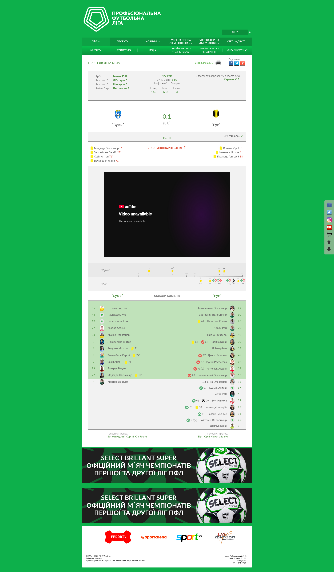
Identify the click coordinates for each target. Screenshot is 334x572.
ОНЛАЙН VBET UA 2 (237, 50)
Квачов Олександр (119, 335)
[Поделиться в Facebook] (230, 63)
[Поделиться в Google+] (242, 63)
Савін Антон (115, 362)
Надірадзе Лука (117, 315)
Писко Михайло (217, 335)
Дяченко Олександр (214, 382)
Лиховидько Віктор (119, 342)
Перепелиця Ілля (118, 321)
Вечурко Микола (118, 348)
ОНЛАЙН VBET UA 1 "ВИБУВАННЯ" (209, 50)
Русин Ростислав (216, 362)
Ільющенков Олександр (212, 308)
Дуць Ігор (221, 394)
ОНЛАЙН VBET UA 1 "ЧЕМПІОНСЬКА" (181, 50)
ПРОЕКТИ (123, 41)
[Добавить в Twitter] (236, 63)
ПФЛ (94, 41)
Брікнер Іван (219, 348)
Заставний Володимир (213, 315)
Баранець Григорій (216, 407)
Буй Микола (233, 136)
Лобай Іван (220, 328)
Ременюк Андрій (216, 368)
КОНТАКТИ (95, 50)
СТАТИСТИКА (124, 50)
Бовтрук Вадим (117, 368)
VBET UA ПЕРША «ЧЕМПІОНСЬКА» (180, 41)
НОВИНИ (151, 41)
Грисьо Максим (217, 355)
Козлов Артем (116, 328)
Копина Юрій (219, 342)
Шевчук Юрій (218, 426)
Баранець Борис (217, 414)
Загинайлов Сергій (119, 355)
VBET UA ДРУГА (236, 41)
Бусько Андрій (218, 388)
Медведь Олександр (120, 375)
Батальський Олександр (212, 375)
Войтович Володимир (213, 420)
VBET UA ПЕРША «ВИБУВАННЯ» (209, 41)
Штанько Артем (117, 308)
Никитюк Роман (217, 321)
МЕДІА (152, 50)
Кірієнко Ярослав (118, 382)
